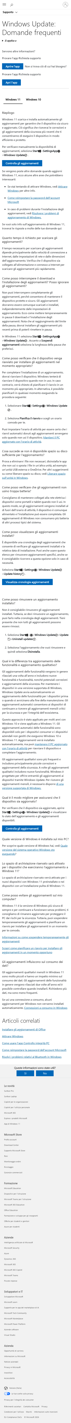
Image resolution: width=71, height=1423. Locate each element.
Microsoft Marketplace (13, 1318)
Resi (6, 1156)
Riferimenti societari (12, 1406)
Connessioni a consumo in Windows (45, 1008)
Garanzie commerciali (13, 1172)
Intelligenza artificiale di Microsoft (18, 1242)
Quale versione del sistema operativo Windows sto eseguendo (35, 850)
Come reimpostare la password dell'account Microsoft (34, 1050)
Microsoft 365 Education (14, 1204)
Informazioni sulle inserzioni (46, 1411)
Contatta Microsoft (31, 1406)
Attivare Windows (12, 1036)
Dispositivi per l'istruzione (15, 1193)
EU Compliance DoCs (13, 1417)
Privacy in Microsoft (12, 1367)
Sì (25, 1073)
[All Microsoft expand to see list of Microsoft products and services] (4, 5)
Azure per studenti (12, 1226)
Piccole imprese (10, 1281)
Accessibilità (9, 1378)
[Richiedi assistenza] (12, 4)
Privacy (44, 1406)
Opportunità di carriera (13, 1350)
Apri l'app (11, 82)
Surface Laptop (10, 1096)
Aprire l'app (13, 66)
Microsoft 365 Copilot (13, 1270)
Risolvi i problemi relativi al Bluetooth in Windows (32, 1057)
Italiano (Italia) (15, 1388)
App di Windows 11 (12, 1123)
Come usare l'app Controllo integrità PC (25, 1043)
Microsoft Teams (11, 1275)
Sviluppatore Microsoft (13, 1296)
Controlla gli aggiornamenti (22, 163)
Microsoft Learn (10, 1302)
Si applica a (10, 40)
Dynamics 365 (10, 1259)
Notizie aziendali (11, 1361)
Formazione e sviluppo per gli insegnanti (21, 1215)
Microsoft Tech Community (15, 1313)
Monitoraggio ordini (12, 1161)
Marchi (29, 1411)
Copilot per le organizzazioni (16, 1102)
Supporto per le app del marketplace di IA (21, 1307)
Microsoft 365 (10, 1113)
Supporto (8, 12)
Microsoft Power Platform (14, 1324)
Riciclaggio (8, 1167)
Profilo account (10, 1139)
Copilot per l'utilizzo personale (17, 1107)
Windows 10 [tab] (33, 99)
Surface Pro (9, 1091)
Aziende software (11, 1329)
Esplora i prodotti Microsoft (15, 1118)
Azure (6, 1253)
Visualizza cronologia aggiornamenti (27, 582)
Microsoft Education (12, 1188)
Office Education (11, 1210)
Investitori (8, 1372)
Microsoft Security (11, 1248)
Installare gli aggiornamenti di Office (23, 1029)
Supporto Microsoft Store (14, 1150)
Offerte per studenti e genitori (16, 1221)
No (45, 1073)
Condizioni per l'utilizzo (14, 1411)
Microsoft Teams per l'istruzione (17, 1199)
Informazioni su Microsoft (14, 1356)
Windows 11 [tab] (13, 99)
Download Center (11, 1145)
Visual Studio (9, 1335)
